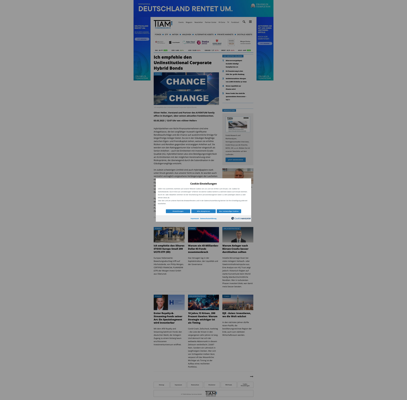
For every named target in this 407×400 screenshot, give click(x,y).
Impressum (195, 218)
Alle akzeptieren (203, 211)
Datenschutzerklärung (208, 218)
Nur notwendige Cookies (229, 211)
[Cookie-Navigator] (241, 219)
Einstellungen (178, 211)
